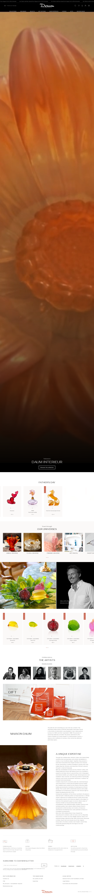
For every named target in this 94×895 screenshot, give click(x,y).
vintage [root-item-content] (64, 11)
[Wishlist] (79, 5)
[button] (89, 5)
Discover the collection (47, 888)
